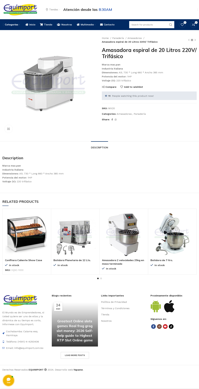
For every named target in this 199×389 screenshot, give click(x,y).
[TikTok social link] (171, 326)
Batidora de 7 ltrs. (161, 260)
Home (105, 38)
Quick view (46, 223)
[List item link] (124, 302)
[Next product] (195, 40)
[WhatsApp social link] (116, 120)
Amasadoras (135, 38)
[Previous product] (188, 40)
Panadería (118, 38)
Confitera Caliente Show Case (23, 260)
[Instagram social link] (159, 326)
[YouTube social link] (165, 326)
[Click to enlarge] (8, 129)
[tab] (99, 146)
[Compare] (46, 216)
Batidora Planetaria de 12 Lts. (72, 260)
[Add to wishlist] (46, 230)
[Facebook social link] (112, 120)
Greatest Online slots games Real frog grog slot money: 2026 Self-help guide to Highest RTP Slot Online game (75, 330)
